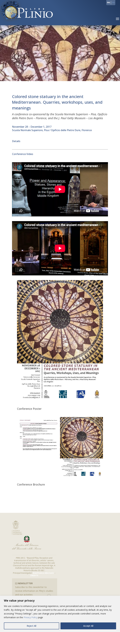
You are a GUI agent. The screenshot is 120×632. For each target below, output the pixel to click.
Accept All (88, 625)
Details (16, 141)
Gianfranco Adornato (43, 573)
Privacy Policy (30, 617)
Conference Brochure (31, 484)
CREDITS (34, 575)
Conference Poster (29, 409)
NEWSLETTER (25, 583)
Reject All (31, 625)
